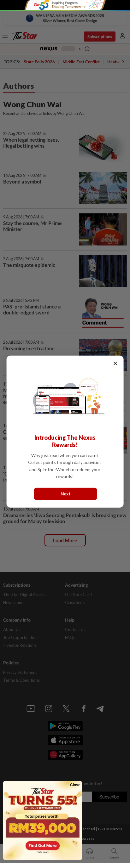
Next (65, 493)
